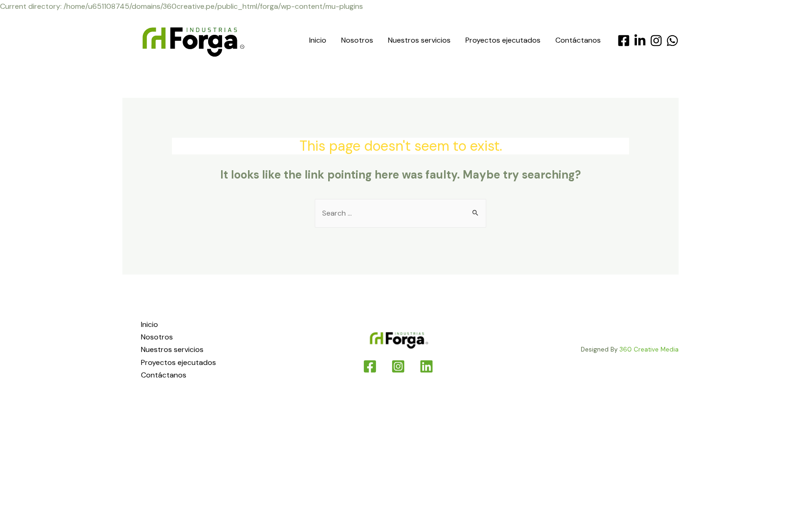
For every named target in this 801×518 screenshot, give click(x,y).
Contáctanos (578, 40)
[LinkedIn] (640, 40)
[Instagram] (656, 40)
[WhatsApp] (672, 40)
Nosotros (357, 40)
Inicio (317, 40)
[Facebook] (623, 40)
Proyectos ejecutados (502, 40)
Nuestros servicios (419, 40)
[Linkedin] (426, 366)
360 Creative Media (649, 349)
